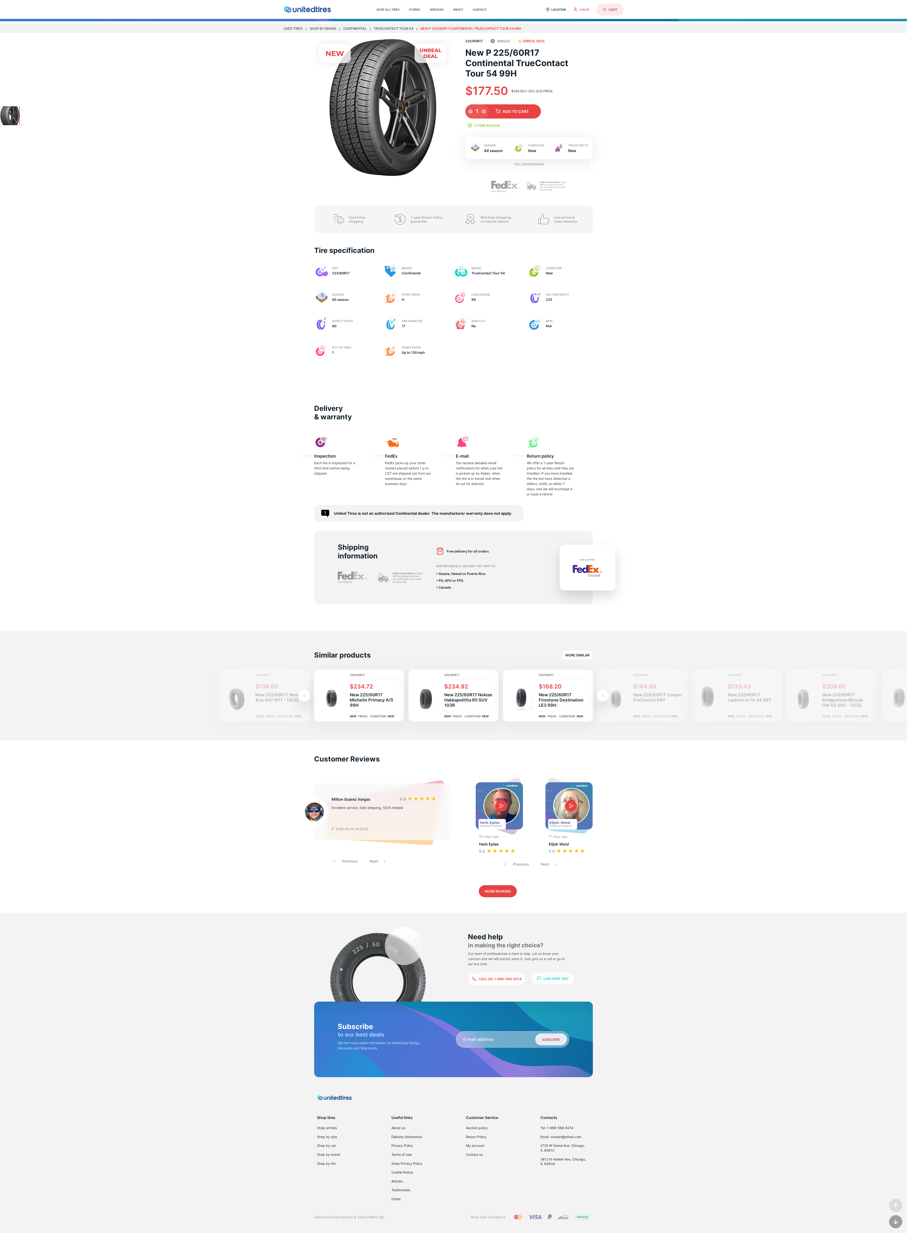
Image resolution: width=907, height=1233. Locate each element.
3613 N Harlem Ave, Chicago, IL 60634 (563, 1161)
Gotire (396, 1199)
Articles (397, 1181)
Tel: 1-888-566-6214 (556, 1128)
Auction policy (477, 1128)
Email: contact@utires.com (560, 1137)
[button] (603, 696)
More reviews (498, 891)
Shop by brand (323, 28)
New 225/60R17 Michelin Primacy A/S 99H (371, 700)
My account (475, 1146)
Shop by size (327, 1137)
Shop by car (326, 1146)
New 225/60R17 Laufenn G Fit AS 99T (749, 697)
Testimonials (400, 1190)
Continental (355, 28)
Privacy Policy (402, 1146)
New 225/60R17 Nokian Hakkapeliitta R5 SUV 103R (468, 700)
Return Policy (476, 1137)
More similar (577, 655)
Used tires (293, 28)
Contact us (474, 1154)
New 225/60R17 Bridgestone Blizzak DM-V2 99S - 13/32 (842, 700)
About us (398, 1128)
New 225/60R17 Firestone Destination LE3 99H (561, 700)
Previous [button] (349, 861)
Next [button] (374, 861)
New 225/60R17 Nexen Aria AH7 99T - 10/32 (278, 697)
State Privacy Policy (406, 1163)
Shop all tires (327, 1128)
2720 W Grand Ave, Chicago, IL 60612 (562, 1148)
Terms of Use (401, 1154)
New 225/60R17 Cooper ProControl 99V (657, 697)
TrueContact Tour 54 (394, 28)
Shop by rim (326, 1163)
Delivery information (406, 1137)
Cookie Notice (402, 1172)
